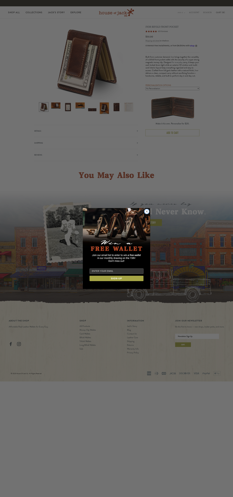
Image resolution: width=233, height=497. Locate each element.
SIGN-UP (116, 278)
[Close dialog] (146, 211)
